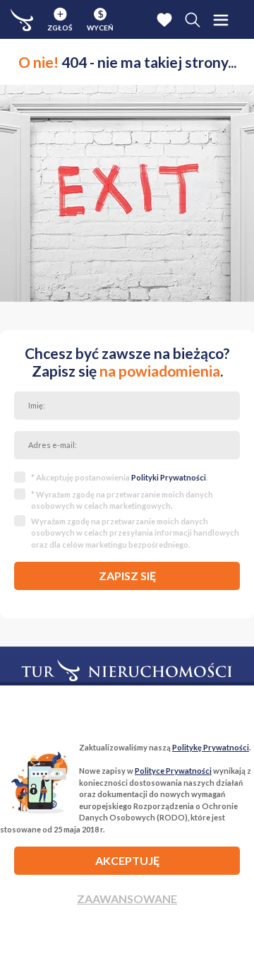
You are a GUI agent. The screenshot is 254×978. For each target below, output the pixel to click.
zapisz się (127, 575)
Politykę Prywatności (210, 747)
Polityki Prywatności (168, 477)
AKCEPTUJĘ (127, 860)
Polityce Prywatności (173, 770)
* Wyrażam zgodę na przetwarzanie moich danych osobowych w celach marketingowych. (122, 500)
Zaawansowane (127, 898)
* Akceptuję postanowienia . (119, 477)
